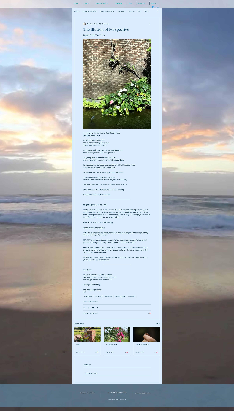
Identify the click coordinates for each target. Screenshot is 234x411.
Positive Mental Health (90, 11)
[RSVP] (87, 334)
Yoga (139, 11)
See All (158, 323)
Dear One (131, 11)
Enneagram (121, 11)
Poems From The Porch (107, 11)
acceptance (131, 296)
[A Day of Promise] (146, 334)
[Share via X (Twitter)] (88, 307)
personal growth (120, 296)
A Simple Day (111, 345)
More (146, 11)
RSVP (78, 345)
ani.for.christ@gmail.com (142, 393)
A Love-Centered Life (117, 392)
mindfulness (88, 296)
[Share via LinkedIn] (93, 307)
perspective (108, 296)
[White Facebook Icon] (155, 393)
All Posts (76, 11)
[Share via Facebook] (84, 307)
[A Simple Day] (117, 334)
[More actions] (150, 24)
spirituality (98, 296)
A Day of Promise (142, 345)
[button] (157, 11)
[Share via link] (97, 307)
